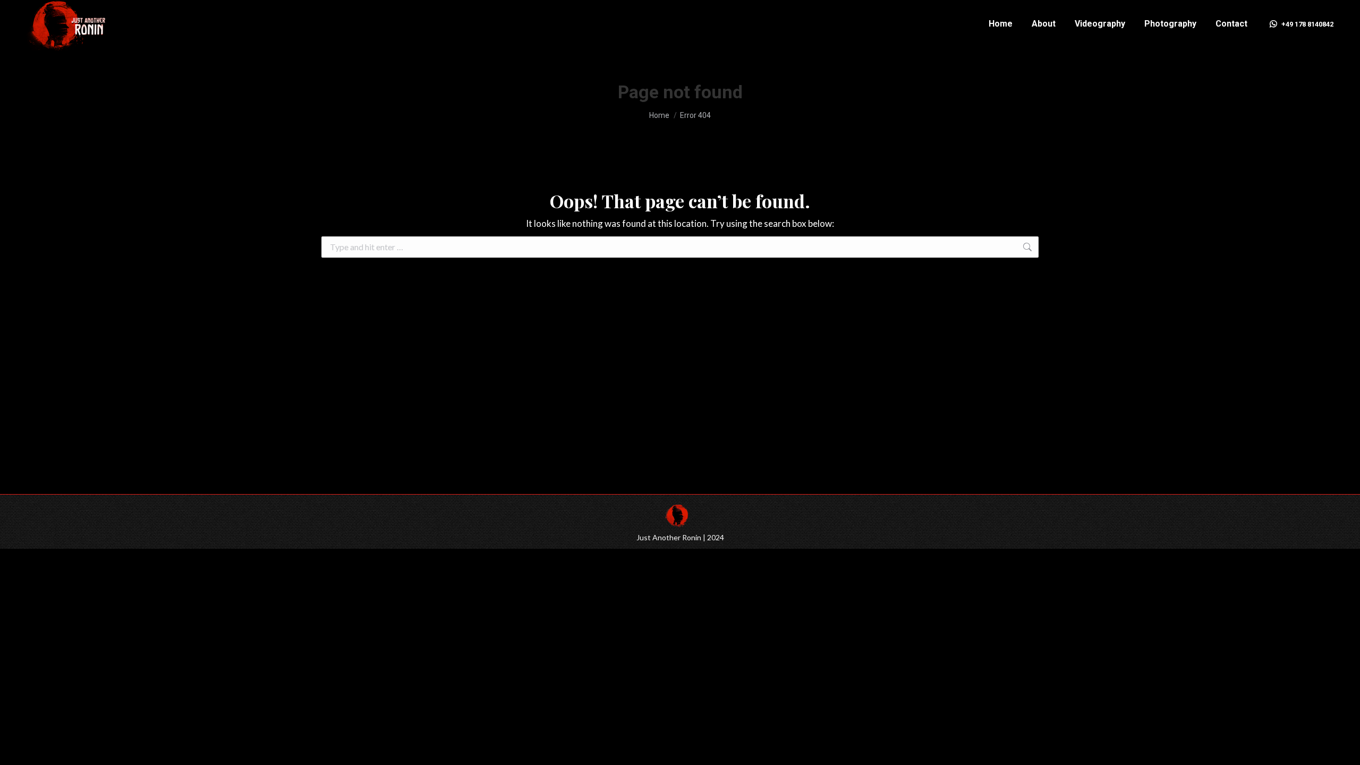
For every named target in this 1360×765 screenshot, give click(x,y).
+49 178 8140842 (1307, 24)
